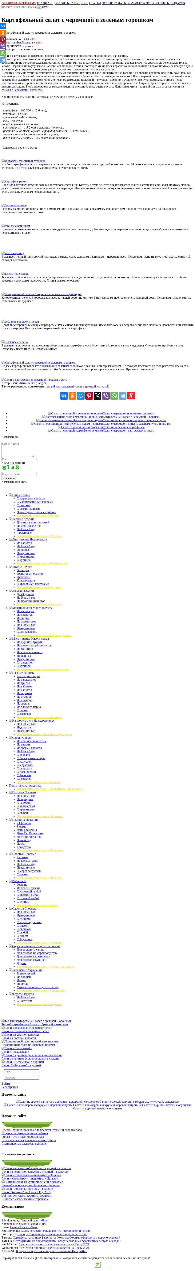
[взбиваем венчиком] (16, 225)
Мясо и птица (39, 638)
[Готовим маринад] (14, 205)
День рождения (27, 830)
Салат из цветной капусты (19, 1038)
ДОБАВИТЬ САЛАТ (66, 3)
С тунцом (23, 901)
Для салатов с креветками (33, 956)
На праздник (25, 799)
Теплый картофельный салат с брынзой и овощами (35, 1024)
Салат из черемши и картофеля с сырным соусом (134, 420)
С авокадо (23, 754)
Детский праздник (29, 836)
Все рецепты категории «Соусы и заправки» (46, 966)
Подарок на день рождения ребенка (25, 1133)
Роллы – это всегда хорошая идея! (23, 1136)
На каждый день (27, 860)
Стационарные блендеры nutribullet (24, 1143)
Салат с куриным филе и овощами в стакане (30, 1058)
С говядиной (25, 662)
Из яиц (21, 980)
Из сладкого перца (29, 706)
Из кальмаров (25, 611)
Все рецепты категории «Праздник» (40, 850)
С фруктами (24, 939)
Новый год (24, 655)
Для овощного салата (30, 949)
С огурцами (24, 768)
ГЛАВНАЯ (44, 3)
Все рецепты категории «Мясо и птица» (43, 669)
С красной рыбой (28, 894)
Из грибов (23, 683)
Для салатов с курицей (31, 959)
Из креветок (25, 614)
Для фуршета (25, 594)
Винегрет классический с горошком (25, 1199)
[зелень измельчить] (15, 273)
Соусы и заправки (48, 946)
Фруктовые (24, 532)
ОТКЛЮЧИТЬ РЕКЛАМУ (19, 3)
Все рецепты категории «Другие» (39, 587)
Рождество (24, 847)
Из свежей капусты (29, 748)
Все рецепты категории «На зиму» (39, 717)
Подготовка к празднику (25, 785)
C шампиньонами (28, 508)
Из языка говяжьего (29, 652)
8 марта (21, 826)
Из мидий (23, 618)
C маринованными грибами (35, 501)
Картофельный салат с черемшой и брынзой (131, 416)
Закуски (28, 590)
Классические (26, 580)
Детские (28, 519)
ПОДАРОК (177, 3)
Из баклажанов (26, 679)
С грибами (24, 802)
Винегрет (23, 570)
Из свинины (25, 648)
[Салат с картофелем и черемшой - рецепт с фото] (34, 379)
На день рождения (29, 525)
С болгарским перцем (31, 758)
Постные (30, 792)
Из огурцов (24, 696)
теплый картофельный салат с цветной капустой (77, 386)
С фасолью (24, 713)
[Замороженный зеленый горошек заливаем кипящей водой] (42, 294)
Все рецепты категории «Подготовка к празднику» (50, 789)
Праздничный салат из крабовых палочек (29, 1044)
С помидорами (26, 771)
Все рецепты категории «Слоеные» (40, 942)
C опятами (23, 505)
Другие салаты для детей (33, 522)
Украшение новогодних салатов (37, 987)
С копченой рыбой (29, 891)
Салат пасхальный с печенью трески (25, 1031)
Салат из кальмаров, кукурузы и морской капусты (105, 1105)
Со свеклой (24, 778)
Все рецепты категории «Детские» (39, 536)
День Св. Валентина (30, 833)
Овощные (23, 549)
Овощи (27, 737)
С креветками (26, 556)
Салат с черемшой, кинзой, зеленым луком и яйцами (137, 423)
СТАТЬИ (95, 3)
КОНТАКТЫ (161, 3)
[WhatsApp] (114, 396)
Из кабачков (24, 686)
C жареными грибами (31, 498)
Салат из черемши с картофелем (124, 427)
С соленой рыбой (28, 898)
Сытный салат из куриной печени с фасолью (31, 1185)
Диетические (38, 539)
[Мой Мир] (81, 396)
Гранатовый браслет (30, 573)
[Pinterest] (89, 396)
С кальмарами (26, 806)
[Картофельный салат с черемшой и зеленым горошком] (39, 362)
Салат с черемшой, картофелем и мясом (128, 430)
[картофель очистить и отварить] (23, 161)
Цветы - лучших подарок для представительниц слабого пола (42, 1129)
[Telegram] (122, 396)
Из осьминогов (26, 621)
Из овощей (24, 976)
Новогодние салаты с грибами (36, 512)
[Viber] (106, 396)
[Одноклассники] (72, 396)
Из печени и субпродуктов (34, 645)
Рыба (22, 881)
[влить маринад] (13, 253)
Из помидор (24, 700)
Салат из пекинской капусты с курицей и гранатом (35, 1171)
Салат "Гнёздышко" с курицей (21, 1065)
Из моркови (24, 693)
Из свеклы (23, 703)
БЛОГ (84, 3)
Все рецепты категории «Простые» (40, 877)
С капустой (24, 761)
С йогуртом (24, 1000)
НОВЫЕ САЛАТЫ (114, 3)
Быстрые (22, 857)
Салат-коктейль (27, 631)
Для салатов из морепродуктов (37, 953)
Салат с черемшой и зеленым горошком (128, 413)
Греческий (23, 577)
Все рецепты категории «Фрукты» (39, 1004)
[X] (97, 396)
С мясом (22, 874)
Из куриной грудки (29, 642)
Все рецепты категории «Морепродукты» (44, 635)
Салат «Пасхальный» (15, 1051)
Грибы (25, 495)
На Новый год (26, 529)
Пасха (21, 843)
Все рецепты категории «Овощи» (39, 782)
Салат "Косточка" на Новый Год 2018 (26, 1192)
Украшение (34, 970)
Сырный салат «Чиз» (34, 1220)
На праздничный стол (31, 601)
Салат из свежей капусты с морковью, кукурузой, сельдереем (139, 1101)
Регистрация (10, 1087)
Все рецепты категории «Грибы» (38, 515)
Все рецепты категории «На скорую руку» (44, 734)
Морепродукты (42, 607)
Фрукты (28, 994)
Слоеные (30, 908)
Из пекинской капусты (31, 741)
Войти (6, 1083)
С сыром (22, 935)
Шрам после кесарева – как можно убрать (29, 1140)
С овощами (24, 929)
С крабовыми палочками (33, 583)
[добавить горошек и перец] (20, 321)
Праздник (31, 819)
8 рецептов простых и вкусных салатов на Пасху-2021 (54, 1244)
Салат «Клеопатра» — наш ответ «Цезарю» (30, 1178)
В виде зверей (26, 973)
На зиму (28, 672)
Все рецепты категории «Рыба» (37, 905)
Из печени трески (28, 888)
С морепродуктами (29, 871)
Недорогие (24, 727)
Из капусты (24, 542)
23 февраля (24, 823)
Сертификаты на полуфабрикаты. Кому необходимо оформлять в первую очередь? (66, 1237)
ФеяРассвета (24, 42)
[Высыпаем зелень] (15, 342)
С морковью (25, 765)
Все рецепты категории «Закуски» (39, 604)
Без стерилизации (28, 676)
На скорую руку (43, 720)
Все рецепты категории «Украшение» (41, 990)
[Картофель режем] (14, 181)
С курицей (24, 560)
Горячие (22, 884)
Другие (27, 566)
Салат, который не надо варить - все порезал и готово (55, 1230)
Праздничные (26, 553)
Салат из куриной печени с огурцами (97, 1108)
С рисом (22, 710)
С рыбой (22, 812)
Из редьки (23, 744)
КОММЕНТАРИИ (139, 3)
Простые (30, 853)
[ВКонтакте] (64, 396)
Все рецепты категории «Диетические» (42, 563)
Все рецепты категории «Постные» (40, 816)
